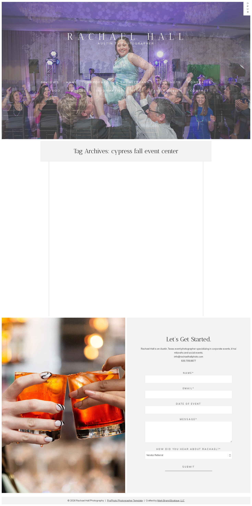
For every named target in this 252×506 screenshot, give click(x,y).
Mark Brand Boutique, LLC (170, 500)
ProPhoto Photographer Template (125, 500)
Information (110, 90)
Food (55, 90)
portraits (199, 82)
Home (71, 82)
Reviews (50, 82)
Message (187, 419)
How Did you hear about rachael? (187, 449)
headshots (169, 82)
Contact (199, 90)
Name (187, 373)
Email (188, 388)
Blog (136, 90)
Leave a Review (165, 90)
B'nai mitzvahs (133, 82)
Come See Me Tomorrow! (125, 229)
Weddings (78, 90)
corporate (97, 82)
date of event (188, 403)
